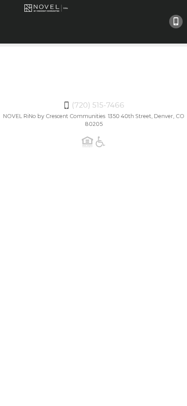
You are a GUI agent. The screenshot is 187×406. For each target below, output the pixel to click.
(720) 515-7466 (176, 21)
